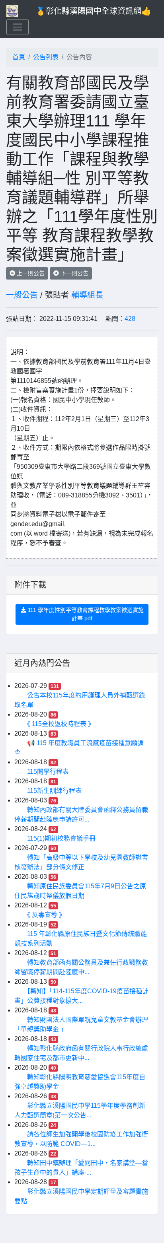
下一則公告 (73, 273)
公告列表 (46, 57)
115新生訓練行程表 (54, 790)
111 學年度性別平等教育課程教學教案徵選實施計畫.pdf (85, 614)
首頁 (18, 57)
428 (130, 318)
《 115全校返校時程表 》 (60, 724)
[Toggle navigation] (17, 27)
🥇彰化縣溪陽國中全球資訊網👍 (93, 11)
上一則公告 (30, 273)
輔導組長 (87, 295)
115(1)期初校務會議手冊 (61, 838)
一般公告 (22, 295)
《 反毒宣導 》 (46, 914)
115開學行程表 (48, 771)
